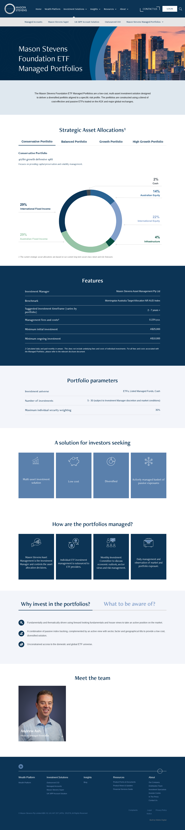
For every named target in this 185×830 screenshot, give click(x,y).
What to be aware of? (129, 603)
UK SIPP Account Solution (87, 21)
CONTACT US (150, 9)
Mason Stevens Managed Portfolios (143, 21)
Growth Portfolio (111, 141)
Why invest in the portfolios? (55, 605)
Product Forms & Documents (124, 782)
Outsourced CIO (113, 21)
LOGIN (170, 8)
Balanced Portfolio (74, 141)
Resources (109, 9)
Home (38, 9)
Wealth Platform (52, 9)
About (123, 9)
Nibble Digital (161, 820)
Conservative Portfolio (37, 141)
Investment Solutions (74, 9)
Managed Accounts (33, 21)
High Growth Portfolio (148, 141)
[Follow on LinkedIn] (20, 766)
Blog (85, 782)
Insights (94, 9)
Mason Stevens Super (58, 21)
